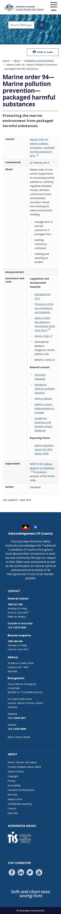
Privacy (11, 780)
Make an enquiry (17, 616)
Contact (12, 808)
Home (6, 60)
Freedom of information (21, 790)
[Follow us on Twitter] (30, 872)
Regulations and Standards (39, 60)
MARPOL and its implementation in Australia (44, 408)
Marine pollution (43, 398)
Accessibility (14, 785)
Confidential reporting (19, 803)
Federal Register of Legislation (42, 466)
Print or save (45, 52)
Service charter (16, 771)
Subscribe (13, 813)
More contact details (19, 737)
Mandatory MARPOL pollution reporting (45, 388)
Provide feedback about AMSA (24, 766)
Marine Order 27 (44, 336)
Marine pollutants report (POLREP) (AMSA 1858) (44, 449)
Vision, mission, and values (22, 762)
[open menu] (53, 5)
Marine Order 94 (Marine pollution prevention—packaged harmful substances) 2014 (42, 147)
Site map (12, 794)
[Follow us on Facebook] (12, 872)
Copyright (13, 776)
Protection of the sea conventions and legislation (44, 308)
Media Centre (15, 799)
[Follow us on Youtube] (39, 872)
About (17, 60)
